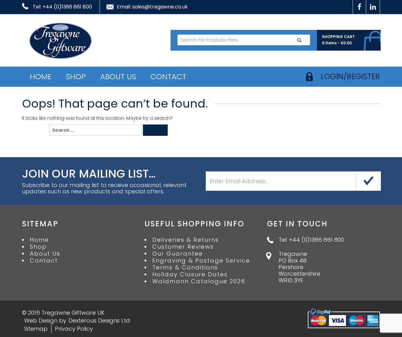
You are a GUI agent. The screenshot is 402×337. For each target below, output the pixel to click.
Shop (76, 76)
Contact (168, 76)
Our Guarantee (177, 253)
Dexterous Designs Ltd (99, 320)
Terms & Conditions (185, 267)
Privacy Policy (74, 329)
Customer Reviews (183, 246)
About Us (118, 76)
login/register (350, 76)
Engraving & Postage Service (201, 260)
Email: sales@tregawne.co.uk (152, 6)
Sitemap (36, 329)
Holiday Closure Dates (190, 274)
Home (41, 76)
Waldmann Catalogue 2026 (198, 281)
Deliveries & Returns (185, 239)
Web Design (40, 320)
